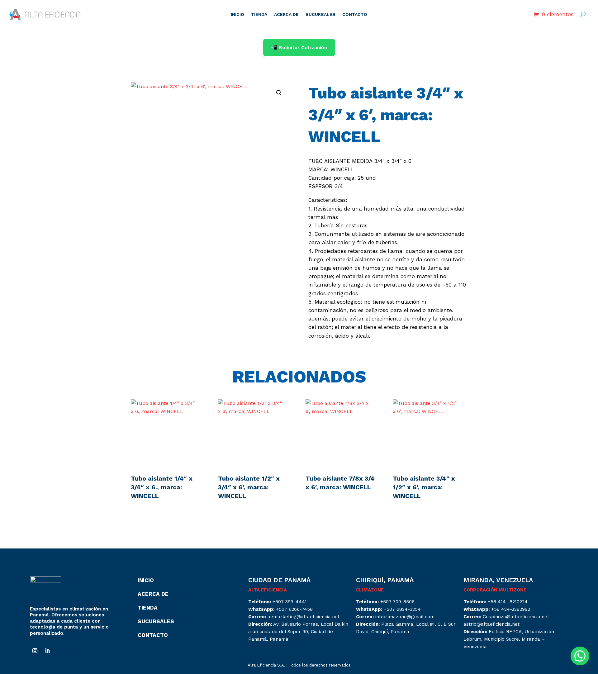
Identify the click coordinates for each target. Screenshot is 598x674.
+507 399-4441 (290, 602)
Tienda (148, 608)
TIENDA (259, 14)
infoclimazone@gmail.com (404, 616)
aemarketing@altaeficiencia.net (303, 616)
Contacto (153, 635)
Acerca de (153, 594)
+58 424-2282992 (510, 609)
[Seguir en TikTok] (60, 651)
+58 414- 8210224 (508, 602)
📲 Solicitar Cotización (299, 47)
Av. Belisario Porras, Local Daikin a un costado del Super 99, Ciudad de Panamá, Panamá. (298, 631)
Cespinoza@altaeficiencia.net (516, 616)
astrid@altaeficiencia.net (491, 624)
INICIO (237, 14)
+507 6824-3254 (402, 609)
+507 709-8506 (397, 602)
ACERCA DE (286, 14)
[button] (279, 92)
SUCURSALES (320, 14)
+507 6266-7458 (294, 609)
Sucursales (156, 621)
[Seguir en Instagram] (35, 651)
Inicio (146, 580)
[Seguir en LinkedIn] (47, 651)
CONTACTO (354, 14)
